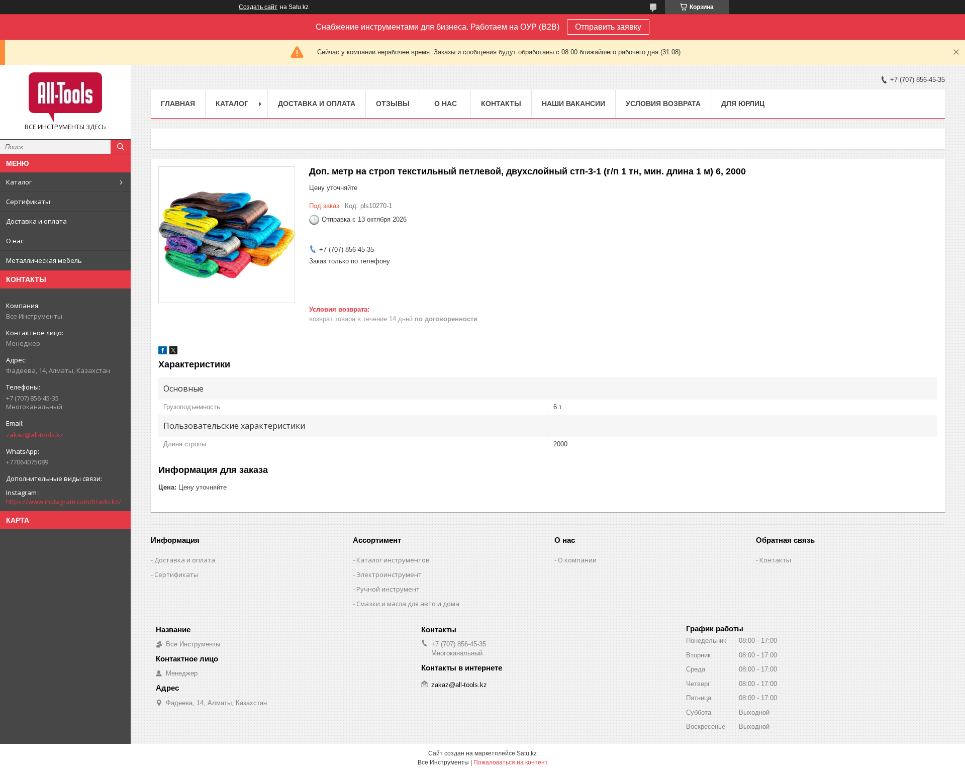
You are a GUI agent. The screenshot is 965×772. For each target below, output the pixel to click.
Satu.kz (527, 753)
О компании (577, 559)
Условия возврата (663, 104)
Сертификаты (28, 201)
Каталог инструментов (393, 559)
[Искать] (121, 146)
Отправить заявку (608, 27)
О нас (15, 240)
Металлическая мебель (44, 260)
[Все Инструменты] (65, 97)
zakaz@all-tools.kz (34, 434)
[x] (173, 352)
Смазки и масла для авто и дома (407, 603)
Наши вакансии (573, 104)
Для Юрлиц (742, 104)
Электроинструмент (389, 574)
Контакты (501, 104)
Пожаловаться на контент (510, 762)
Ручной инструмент (388, 589)
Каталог (19, 181)
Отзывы (393, 104)
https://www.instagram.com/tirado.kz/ (63, 501)
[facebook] (162, 352)
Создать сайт (258, 7)
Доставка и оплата (36, 221)
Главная (178, 104)
